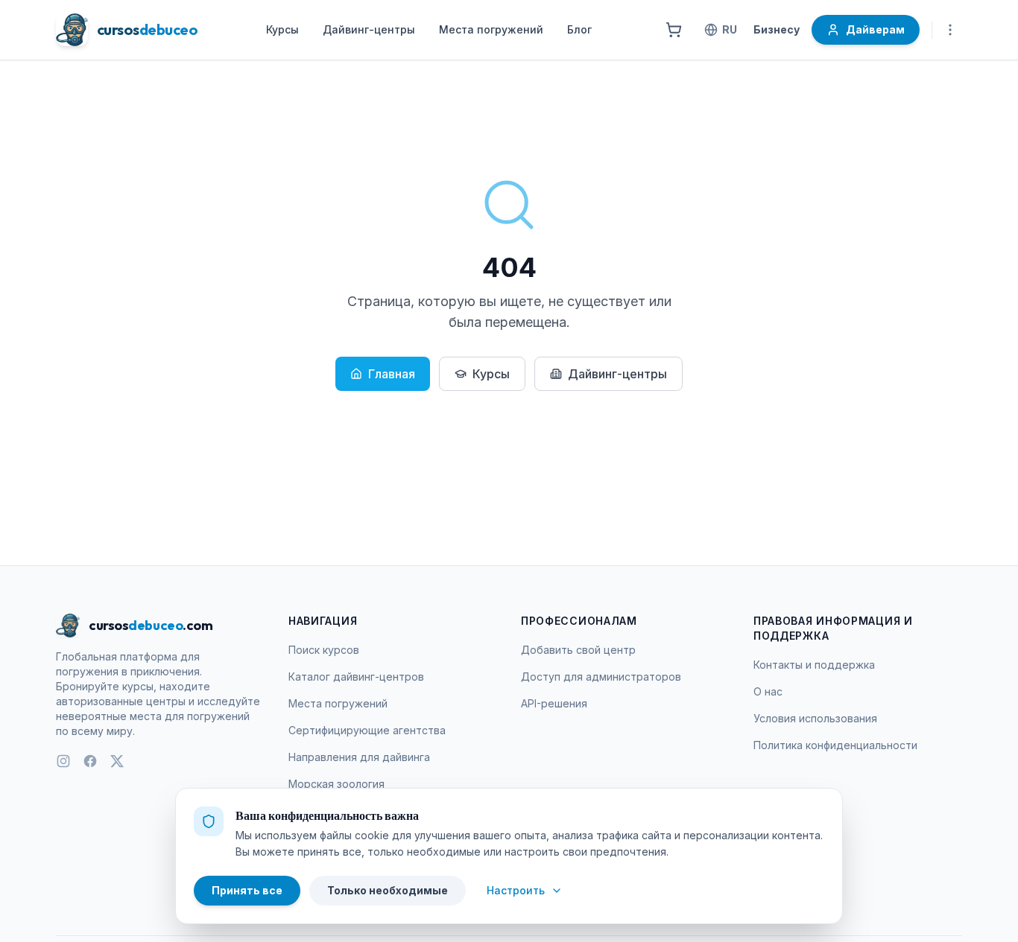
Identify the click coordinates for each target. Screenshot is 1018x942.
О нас (768, 691)
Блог (579, 29)
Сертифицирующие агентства (367, 730)
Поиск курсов (323, 649)
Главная (391, 373)
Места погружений (491, 29)
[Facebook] (90, 761)
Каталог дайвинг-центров (356, 676)
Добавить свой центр (578, 649)
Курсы (282, 29)
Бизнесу (776, 29)
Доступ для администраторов (601, 676)
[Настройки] (950, 30)
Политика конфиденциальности (835, 745)
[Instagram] (63, 761)
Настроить (516, 890)
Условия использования (815, 718)
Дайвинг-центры (369, 29)
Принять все (247, 890)
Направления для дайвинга (359, 757)
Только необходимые (387, 890)
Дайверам (875, 29)
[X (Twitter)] (117, 761)
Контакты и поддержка (814, 664)
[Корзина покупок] (674, 30)
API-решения (554, 703)
